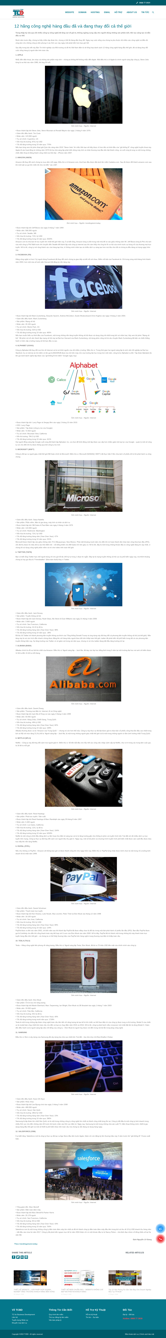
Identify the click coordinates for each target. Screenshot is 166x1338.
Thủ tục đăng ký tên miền (58, 1317)
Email (107, 12)
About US (132, 12)
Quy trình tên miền (56, 1314)
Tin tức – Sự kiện (92, 1317)
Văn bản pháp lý (55, 1320)
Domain (82, 12)
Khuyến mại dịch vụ (19, 1323)
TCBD (26, 1334)
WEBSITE (69, 12)
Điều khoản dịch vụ (132, 1334)
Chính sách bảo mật (147, 1334)
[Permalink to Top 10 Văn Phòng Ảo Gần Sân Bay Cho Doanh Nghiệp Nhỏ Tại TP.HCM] (130, 1278)
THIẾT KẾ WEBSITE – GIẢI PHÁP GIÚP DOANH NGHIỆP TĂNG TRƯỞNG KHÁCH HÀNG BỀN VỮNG (34, 1291)
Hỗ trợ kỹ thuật (91, 1314)
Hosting (95, 12)
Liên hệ (15, 1317)
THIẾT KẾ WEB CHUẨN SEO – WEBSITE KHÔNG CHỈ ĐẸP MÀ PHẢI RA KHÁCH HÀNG (82, 1291)
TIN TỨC (145, 12)
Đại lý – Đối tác (128, 1314)
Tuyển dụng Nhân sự (20, 1320)
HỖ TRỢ (118, 12)
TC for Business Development (23, 1314)
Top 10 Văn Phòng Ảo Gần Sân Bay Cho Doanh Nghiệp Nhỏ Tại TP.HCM (130, 1291)
